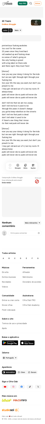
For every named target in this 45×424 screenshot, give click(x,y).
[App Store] (27, 342)
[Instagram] (13, 387)
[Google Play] (10, 342)
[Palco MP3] (20, 400)
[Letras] (6, 400)
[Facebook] (21, 387)
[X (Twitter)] (38, 387)
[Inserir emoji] (39, 233)
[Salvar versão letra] (11, 30)
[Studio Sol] (10, 410)
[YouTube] (5, 387)
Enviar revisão (6, 183)
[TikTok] (30, 387)
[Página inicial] (7, 3)
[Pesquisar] (30, 3)
